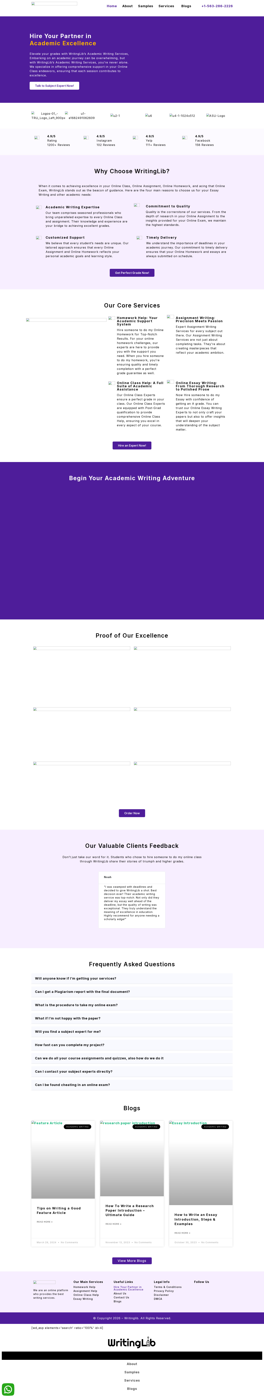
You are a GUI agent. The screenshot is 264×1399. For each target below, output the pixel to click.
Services (166, 6)
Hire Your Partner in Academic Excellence (129, 1288)
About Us (120, 1293)
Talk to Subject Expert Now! (54, 86)
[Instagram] (198, 1285)
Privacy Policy (164, 1290)
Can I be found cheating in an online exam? (72, 1085)
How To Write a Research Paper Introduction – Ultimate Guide (130, 1210)
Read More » (45, 1222)
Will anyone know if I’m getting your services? (75, 978)
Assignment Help (85, 1290)
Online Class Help (86, 1294)
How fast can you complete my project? (70, 1045)
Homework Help (84, 1286)
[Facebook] (194, 1285)
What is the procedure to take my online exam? (76, 1005)
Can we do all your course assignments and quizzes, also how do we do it (99, 1058)
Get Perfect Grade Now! (132, 273)
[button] (167, 6)
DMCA (158, 1298)
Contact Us (121, 1297)
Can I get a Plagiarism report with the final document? (82, 992)
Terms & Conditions (168, 1286)
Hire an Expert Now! (132, 445)
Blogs (186, 6)
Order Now (132, 813)
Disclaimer (161, 1294)
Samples (145, 6)
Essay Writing (83, 1298)
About (127, 6)
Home (112, 6)
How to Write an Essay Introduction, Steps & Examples (196, 1219)
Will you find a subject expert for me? (68, 1031)
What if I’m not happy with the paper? (68, 1018)
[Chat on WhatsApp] (8, 1390)
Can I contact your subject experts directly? (74, 1071)
